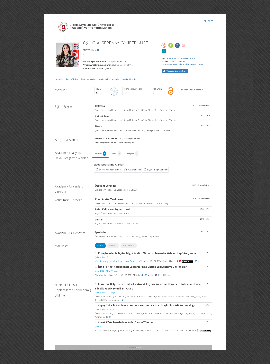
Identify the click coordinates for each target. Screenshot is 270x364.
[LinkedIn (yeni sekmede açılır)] (164, 51)
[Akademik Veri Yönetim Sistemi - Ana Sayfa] (64, 26)
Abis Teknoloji (130, 347)
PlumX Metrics (164, 275)
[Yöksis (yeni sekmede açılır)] (184, 45)
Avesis (100, 153)
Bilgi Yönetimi (101, 275)
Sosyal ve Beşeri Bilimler (110, 169)
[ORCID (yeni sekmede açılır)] (170, 45)
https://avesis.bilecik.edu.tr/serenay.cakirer (185, 64)
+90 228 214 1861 (179, 61)
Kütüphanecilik (134, 169)
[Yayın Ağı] (114, 91)
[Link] (196, 261)
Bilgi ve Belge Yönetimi (157, 169)
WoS (116, 153)
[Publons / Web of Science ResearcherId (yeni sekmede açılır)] (177, 45)
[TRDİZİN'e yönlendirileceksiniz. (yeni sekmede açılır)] (152, 275)
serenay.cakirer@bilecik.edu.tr (182, 58)
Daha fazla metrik (193, 89)
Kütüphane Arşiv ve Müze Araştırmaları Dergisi (115, 261)
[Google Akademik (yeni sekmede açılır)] (164, 45)
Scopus (132, 153)
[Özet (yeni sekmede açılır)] (177, 261)
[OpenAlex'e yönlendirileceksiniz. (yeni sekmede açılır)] (199, 261)
